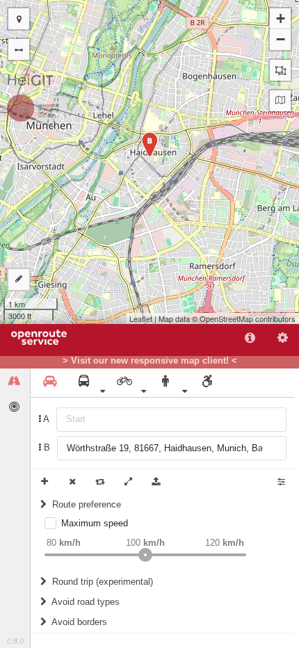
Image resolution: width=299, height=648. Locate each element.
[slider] (145, 555)
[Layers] (280, 100)
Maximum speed (94, 523)
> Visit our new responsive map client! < (150, 361)
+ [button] (280, 18)
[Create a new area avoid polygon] (280, 70)
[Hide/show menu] (18, 49)
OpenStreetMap (226, 318)
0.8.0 (15, 641)
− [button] (280, 39)
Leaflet (140, 318)
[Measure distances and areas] (18, 279)
